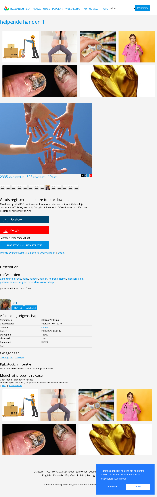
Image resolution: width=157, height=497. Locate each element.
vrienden (34, 282)
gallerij (31, 307)
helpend (53, 278)
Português (93, 475)
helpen (43, 278)
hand (25, 278)
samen (13, 282)
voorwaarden (15, 385)
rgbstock (17, 9)
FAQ (84, 9)
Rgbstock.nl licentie (15, 364)
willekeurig (72, 9)
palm (81, 278)
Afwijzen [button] (112, 486)
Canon (44, 327)
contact (94, 9)
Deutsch (58, 475)
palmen (4, 282)
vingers (23, 282)
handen (33, 278)
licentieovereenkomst (74, 471)
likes (54, 177)
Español (70, 475)
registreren (142, 8)
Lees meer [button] (120, 478)
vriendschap (47, 282)
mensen (72, 278)
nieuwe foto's (41, 9)
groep (17, 278)
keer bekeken (16, 177)
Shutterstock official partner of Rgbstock (61, 484)
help (12, 357)
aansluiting (6, 278)
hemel (62, 278)
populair (57, 9)
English (46, 475)
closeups (19, 357)
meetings (5, 357)
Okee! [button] (138, 486)
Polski (80, 475)
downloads (39, 177)
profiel (17, 307)
